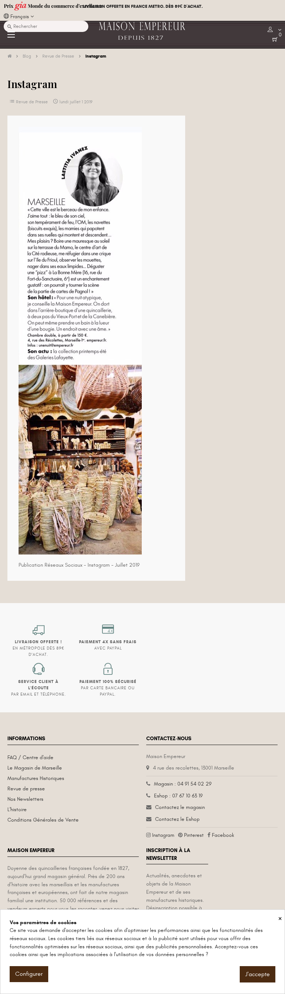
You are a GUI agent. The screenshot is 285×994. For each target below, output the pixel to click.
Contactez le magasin (180, 807)
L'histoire (17, 809)
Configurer (29, 974)
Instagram (163, 835)
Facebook (223, 835)
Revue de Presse (32, 101)
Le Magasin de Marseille (34, 768)
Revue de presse (26, 789)
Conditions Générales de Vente (43, 820)
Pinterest (194, 835)
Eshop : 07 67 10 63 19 (178, 796)
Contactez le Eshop (177, 819)
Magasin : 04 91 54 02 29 (183, 784)
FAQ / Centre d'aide (30, 757)
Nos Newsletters (25, 799)
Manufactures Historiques (35, 778)
